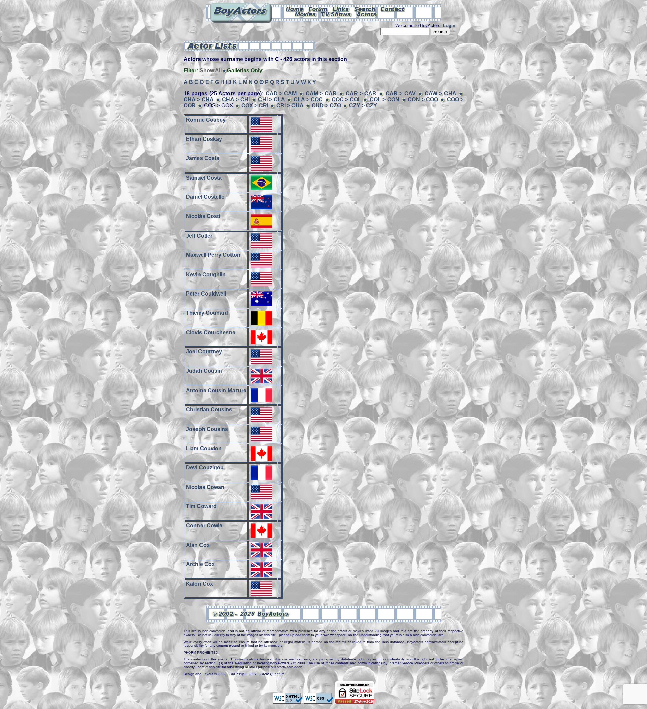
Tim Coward (201, 506)
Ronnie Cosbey (206, 119)
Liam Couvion (204, 448)
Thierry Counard (207, 313)
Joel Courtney (204, 351)
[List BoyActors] (367, 13)
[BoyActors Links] (341, 8)
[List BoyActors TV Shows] (336, 13)
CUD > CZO (326, 106)
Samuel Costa (204, 177)
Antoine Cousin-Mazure (216, 390)
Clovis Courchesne (210, 332)
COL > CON (384, 99)
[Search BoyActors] (365, 8)
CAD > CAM (281, 93)
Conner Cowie (204, 525)
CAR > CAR (361, 93)
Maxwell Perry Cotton (213, 255)
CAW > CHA (440, 93)
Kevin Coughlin (206, 274)
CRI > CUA (290, 106)
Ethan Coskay (204, 139)
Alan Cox (198, 545)
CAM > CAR (321, 93)
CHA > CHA (199, 99)
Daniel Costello (205, 197)
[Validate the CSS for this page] (319, 700)
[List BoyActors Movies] (305, 13)
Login (449, 25)
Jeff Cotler (199, 235)
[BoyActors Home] (294, 8)
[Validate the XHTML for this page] (288, 700)
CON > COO (423, 99)
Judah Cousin (204, 371)
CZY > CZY (363, 106)
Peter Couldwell (206, 294)
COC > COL (346, 99)
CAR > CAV (401, 93)
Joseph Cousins (207, 429)
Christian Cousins (209, 409)
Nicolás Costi (203, 216)
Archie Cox (200, 564)
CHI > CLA (271, 99)
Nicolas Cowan (205, 487)
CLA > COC (308, 99)
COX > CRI (254, 106)
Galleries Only (245, 70)
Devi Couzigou (205, 467)
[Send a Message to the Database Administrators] (393, 8)
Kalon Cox (199, 583)
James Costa (202, 158)
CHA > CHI (235, 99)
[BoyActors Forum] (318, 8)
